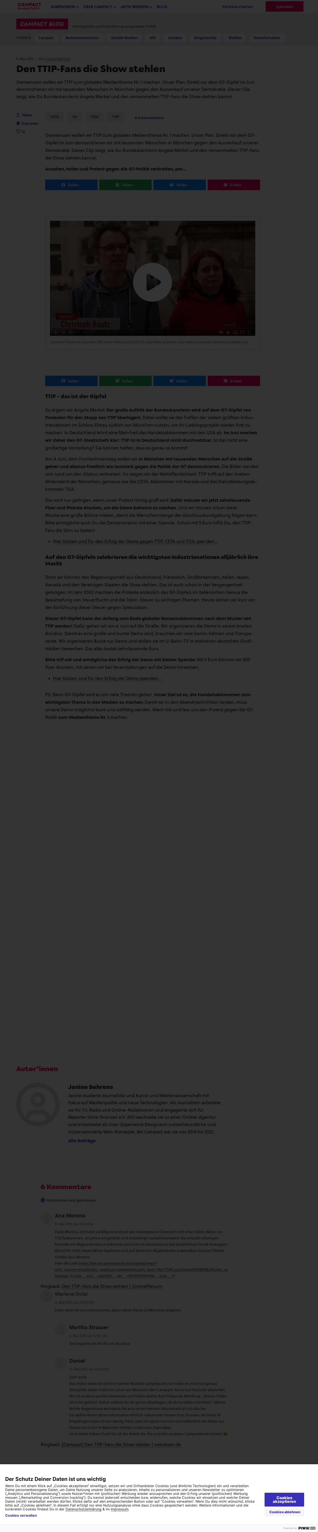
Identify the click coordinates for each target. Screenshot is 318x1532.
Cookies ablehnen (284, 1512)
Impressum (119, 1509)
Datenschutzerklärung (83, 1509)
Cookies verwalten (21, 1515)
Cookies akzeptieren (284, 1500)
